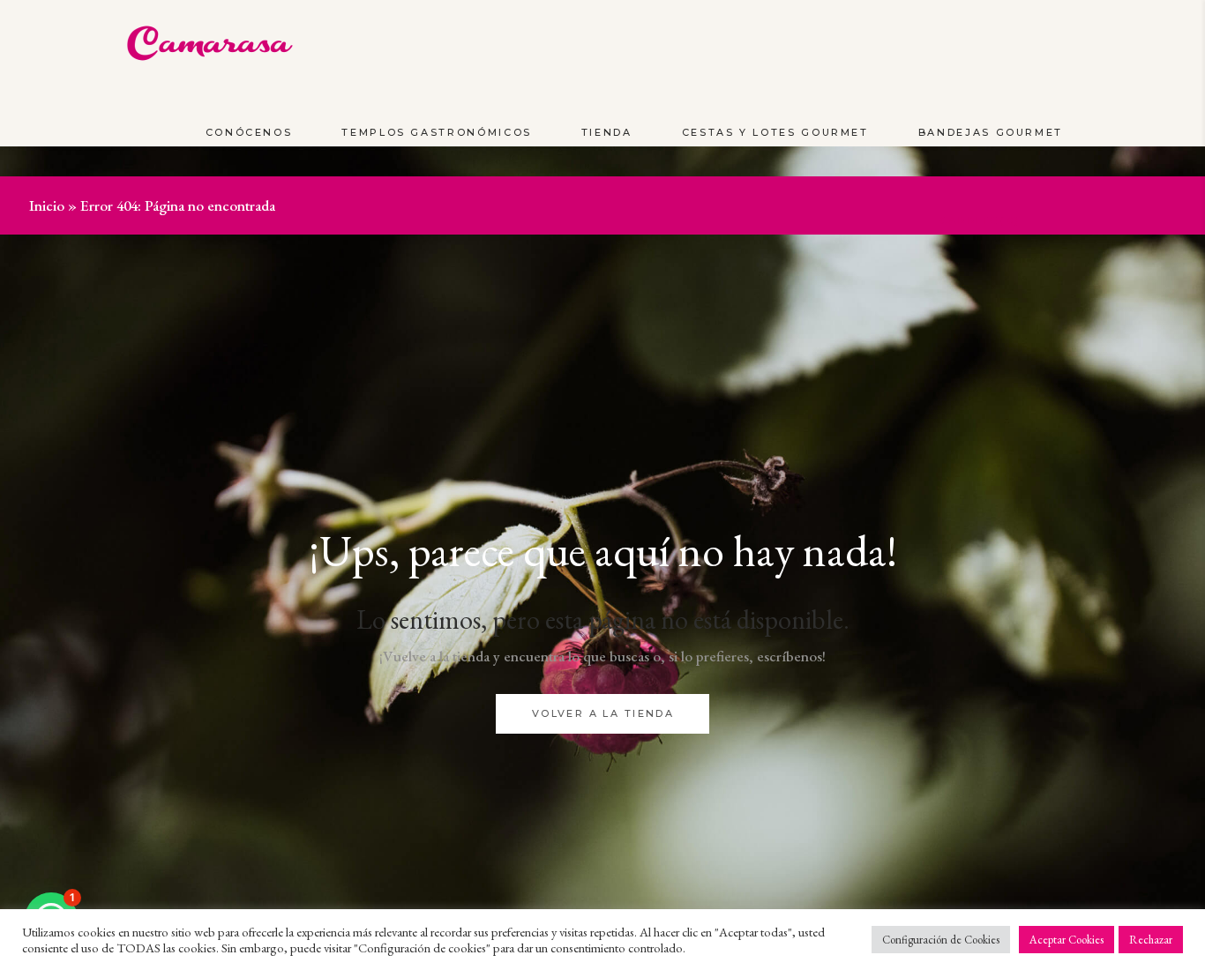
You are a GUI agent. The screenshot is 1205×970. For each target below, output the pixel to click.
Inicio (46, 205)
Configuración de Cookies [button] (940, 939)
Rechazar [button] (1150, 939)
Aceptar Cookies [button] (1066, 939)
